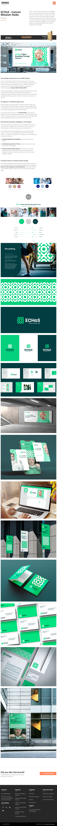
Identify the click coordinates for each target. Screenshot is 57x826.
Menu (54, 3)
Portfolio (31, 799)
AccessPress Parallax (50, 824)
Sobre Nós (31, 793)
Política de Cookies (47, 796)
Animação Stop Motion (20, 816)
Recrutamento (32, 802)
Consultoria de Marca (34, 796)
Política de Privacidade (48, 793)
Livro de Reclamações (48, 799)
